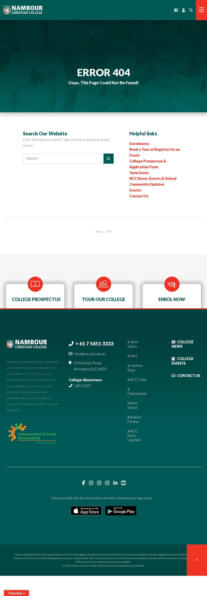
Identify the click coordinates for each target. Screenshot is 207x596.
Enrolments (139, 143)
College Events (182, 360)
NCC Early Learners (134, 435)
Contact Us (138, 196)
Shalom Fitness (134, 419)
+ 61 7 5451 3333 (95, 343)
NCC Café (137, 379)
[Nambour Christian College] (22, 9)
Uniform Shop (135, 367)
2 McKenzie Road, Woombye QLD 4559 (90, 366)
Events (135, 190)
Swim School (132, 405)
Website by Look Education (132, 565)
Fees (133, 356)
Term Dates (139, 173)
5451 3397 (82, 385)
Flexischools (137, 393)
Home (99, 231)
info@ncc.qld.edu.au (90, 354)
